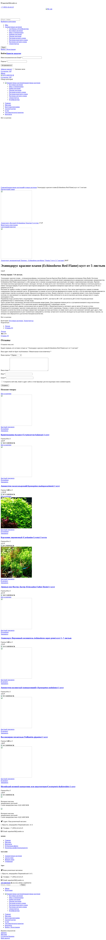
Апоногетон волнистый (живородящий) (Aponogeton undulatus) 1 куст (32, 688)
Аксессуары (9, 858)
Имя (3, 374)
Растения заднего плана (17, 38)
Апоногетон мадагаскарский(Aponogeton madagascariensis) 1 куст (30, 486)
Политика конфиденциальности (16, 848)
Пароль (4, 61)
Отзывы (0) (9, 328)
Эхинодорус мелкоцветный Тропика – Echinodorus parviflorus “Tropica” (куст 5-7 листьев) (32, 260)
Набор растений (14, 88)
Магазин (8, 842)
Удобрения (9, 861)
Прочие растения (15, 36)
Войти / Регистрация (12, 927)
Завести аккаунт (13, 53)
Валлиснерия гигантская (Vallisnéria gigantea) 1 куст (24, 737)
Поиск (3, 47)
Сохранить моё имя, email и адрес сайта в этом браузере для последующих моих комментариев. (37, 382)
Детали (7, 326)
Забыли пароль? (6, 69)
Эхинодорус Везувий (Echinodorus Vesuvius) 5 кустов (20, 223)
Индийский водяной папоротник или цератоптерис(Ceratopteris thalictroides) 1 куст (38, 786)
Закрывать (4, 431)
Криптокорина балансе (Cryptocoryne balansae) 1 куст (25, 435)
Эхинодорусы (14, 44)
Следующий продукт (8, 227)
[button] (7, 7)
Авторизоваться (7, 65)
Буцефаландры (14, 99)
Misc (6, 25)
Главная (3, 187)
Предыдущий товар (8, 189)
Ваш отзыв (5, 370)
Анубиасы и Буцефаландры (19, 29)
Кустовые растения (16, 30)
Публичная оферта (11, 846)
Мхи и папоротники (16, 32)
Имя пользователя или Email (11, 57)
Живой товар (9, 859)
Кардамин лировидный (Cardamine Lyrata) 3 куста (24, 537)
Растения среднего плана (18, 42)
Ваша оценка (6, 355)
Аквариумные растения (13, 27)
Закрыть (4, 932)
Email (3, 378)
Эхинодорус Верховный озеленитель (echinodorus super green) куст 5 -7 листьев (36, 638)
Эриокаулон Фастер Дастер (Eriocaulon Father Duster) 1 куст (28, 587)
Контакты (8, 844)
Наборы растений (15, 34)
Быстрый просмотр (7, 427)
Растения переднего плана (18, 40)
